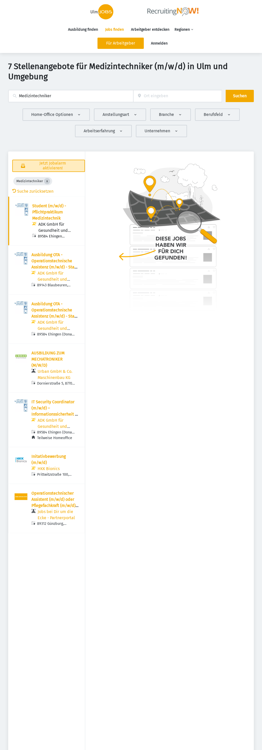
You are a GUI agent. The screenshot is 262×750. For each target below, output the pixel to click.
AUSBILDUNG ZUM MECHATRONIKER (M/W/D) (47, 359)
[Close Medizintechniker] (47, 181)
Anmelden (159, 43)
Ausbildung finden (83, 29)
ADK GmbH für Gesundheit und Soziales (53, 230)
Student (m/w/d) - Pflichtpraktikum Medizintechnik (49, 212)
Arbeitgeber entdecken (150, 29)
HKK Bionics (49, 468)
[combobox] (70, 96)
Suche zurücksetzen (35, 191)
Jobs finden (114, 29)
